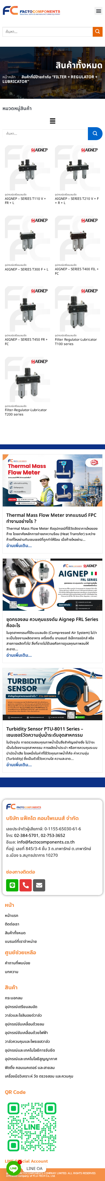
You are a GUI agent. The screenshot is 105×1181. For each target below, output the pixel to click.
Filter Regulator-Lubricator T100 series (76, 342)
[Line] (12, 885)
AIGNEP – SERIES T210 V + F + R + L (77, 201)
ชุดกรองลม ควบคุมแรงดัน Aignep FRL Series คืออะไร (52, 622)
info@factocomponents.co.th (46, 842)
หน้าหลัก (9, 77)
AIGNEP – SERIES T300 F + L (26, 270)
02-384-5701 (26, 835)
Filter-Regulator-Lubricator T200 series (26, 412)
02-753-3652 (53, 835)
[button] (98, 11)
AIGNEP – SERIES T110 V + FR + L (25, 201)
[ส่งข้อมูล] (98, 31)
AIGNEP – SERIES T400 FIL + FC (77, 271)
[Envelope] (39, 885)
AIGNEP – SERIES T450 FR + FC (26, 342)
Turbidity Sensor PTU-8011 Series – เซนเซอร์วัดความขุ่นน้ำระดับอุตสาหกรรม (44, 732)
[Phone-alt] (26, 885)
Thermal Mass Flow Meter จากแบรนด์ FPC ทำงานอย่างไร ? (51, 518)
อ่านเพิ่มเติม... (19, 545)
